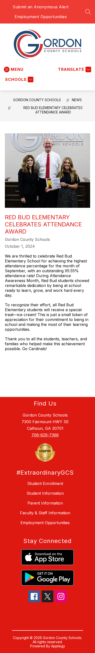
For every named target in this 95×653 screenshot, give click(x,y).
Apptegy (58, 646)
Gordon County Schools (37, 100)
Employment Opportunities (41, 16)
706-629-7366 (45, 434)
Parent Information (45, 503)
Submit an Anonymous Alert (41, 6)
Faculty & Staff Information (45, 512)
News (77, 100)
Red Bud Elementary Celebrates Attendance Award (53, 110)
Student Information (45, 493)
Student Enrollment (45, 483)
